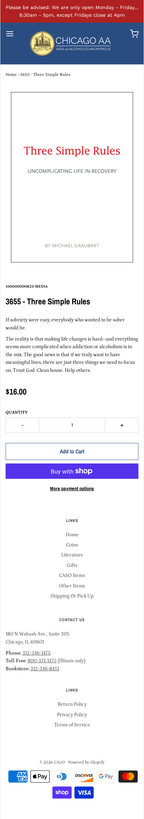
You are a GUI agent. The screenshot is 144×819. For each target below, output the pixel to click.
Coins (72, 545)
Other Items (72, 586)
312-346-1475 (36, 653)
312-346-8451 (44, 669)
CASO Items (72, 575)
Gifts (72, 565)
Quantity (17, 412)
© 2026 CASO (52, 762)
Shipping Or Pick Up (72, 596)
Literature (72, 555)
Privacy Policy (72, 715)
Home (11, 74)
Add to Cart (72, 451)
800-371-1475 (42, 661)
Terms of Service (72, 725)
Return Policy (72, 704)
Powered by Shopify (86, 762)
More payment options (72, 488)
